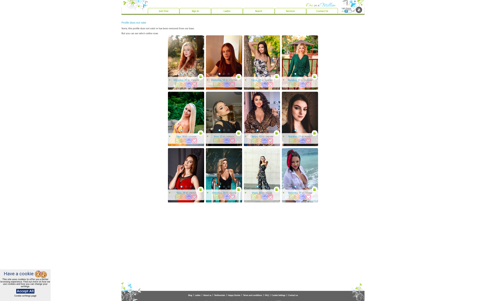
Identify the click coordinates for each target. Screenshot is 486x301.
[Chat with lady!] (177, 84)
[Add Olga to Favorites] (194, 140)
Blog (190, 295)
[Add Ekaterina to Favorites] (232, 84)
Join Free (163, 11)
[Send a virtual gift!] (188, 84)
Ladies (227, 11)
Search (258, 11)
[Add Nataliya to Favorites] (308, 84)
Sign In (195, 11)
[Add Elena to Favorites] (270, 84)
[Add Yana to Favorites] (194, 197)
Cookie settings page (25, 295)
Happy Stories (234, 295)
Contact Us (322, 11)
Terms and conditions (252, 295)
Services (290, 11)
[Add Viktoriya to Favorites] (194, 84)
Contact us (293, 295)
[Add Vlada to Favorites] (270, 197)
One (320, 5)
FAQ (267, 295)
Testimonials (219, 295)
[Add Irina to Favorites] (232, 140)
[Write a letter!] (183, 84)
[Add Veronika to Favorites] (308, 197)
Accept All (25, 291)
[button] (177, 74)
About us (207, 295)
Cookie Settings (278, 295)
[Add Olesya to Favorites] (270, 140)
